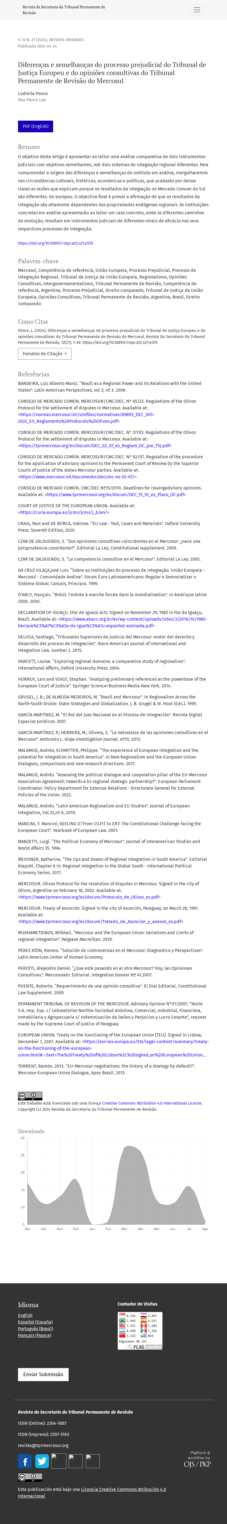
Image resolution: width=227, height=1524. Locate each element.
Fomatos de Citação (43, 353)
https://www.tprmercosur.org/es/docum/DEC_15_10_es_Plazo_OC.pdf (115, 494)
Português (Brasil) (35, 1328)
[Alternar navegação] (197, 9)
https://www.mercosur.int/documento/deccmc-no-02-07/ (77, 476)
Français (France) (34, 1335)
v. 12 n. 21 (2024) (32, 40)
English (25, 1315)
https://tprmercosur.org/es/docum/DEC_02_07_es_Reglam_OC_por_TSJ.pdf (94, 445)
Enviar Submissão (43, 1374)
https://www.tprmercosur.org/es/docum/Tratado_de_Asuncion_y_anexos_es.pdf (100, 921)
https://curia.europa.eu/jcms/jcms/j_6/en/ (63, 512)
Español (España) (35, 1322)
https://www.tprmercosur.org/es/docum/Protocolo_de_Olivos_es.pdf (89, 897)
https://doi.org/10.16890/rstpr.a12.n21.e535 (55, 243)
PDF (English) (35, 126)
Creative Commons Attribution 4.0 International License (152, 1103)
